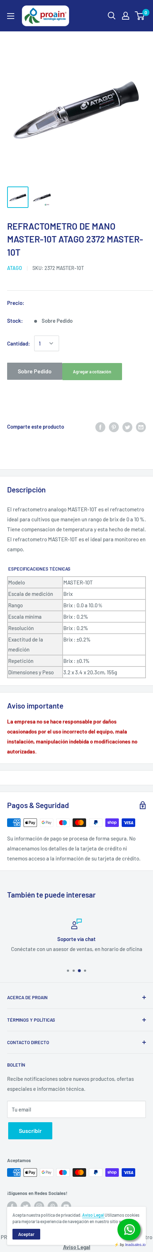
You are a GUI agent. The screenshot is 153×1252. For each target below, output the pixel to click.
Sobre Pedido (35, 371)
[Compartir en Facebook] (100, 426)
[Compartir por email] (141, 426)
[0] (140, 15)
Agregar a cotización (92, 371)
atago (14, 268)
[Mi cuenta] (125, 16)
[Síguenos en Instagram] (39, 1206)
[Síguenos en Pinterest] (53, 1206)
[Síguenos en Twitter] (26, 1206)
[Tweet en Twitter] (127, 426)
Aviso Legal (93, 1214)
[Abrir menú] (10, 16)
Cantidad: (18, 343)
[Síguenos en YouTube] (66, 1206)
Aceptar (26, 1234)
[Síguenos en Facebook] (12, 1206)
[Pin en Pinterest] (114, 426)
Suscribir (30, 1130)
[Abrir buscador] (112, 16)
